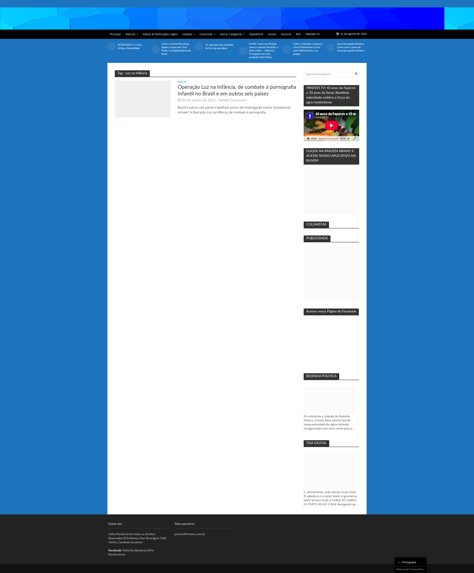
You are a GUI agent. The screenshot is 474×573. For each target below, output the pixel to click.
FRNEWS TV (313, 34)
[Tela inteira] (354, 138)
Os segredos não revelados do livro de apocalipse (219, 47)
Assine (272, 34)
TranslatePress (417, 569)
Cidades (187, 34)
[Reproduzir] (308, 138)
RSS (298, 34)
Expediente (256, 34)
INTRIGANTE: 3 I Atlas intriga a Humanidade (130, 47)
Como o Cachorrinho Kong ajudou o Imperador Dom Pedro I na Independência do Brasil (176, 49)
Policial (182, 81)
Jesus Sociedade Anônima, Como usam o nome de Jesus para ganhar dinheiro (350, 47)
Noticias (131, 34)
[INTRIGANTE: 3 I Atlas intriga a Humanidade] (111, 47)
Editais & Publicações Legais (160, 34)
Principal (115, 34)
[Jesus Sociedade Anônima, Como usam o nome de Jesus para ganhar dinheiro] (330, 47)
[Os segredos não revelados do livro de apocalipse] (199, 47)
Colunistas (206, 34)
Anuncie (286, 34)
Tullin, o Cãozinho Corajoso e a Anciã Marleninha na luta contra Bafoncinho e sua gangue (308, 49)
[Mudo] (348, 138)
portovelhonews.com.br (190, 534)
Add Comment (235, 100)
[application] (331, 125)
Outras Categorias (231, 34)
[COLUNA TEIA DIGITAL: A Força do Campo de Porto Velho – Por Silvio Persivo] (330, 471)
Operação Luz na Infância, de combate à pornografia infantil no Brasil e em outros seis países (237, 90)
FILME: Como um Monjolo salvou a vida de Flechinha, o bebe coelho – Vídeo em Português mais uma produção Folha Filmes (263, 51)
